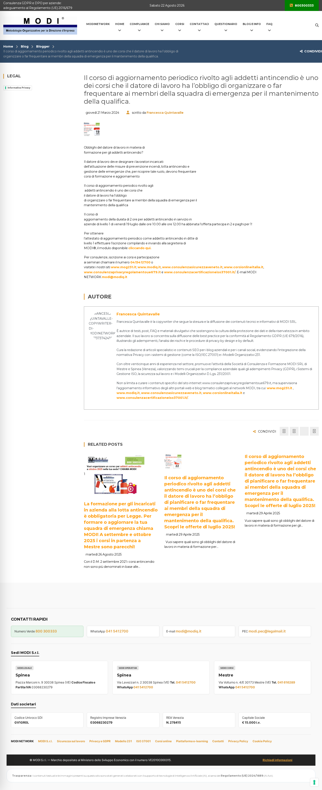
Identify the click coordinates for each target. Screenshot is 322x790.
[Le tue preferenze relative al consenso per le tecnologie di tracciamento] (314, 782)
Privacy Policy (238, 741)
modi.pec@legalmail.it (267, 631)
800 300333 (46, 631)
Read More (104, 490)
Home (8, 46)
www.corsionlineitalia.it (243, 267)
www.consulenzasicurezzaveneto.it (192, 267)
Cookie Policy (262, 741)
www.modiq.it (149, 267)
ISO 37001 (143, 741)
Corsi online (163, 741)
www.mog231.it (123, 267)
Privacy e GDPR (100, 741)
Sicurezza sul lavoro (71, 741)
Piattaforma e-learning (192, 741)
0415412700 (140, 262)
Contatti (218, 741)
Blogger (43, 46)
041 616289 (286, 682)
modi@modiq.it (114, 277)
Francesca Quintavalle (165, 113)
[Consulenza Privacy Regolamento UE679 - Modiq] (40, 25)
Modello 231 (123, 741)
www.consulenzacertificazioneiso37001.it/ (199, 272)
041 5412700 (117, 631)
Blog (24, 46)
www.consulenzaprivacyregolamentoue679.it (122, 272)
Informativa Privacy (19, 87)
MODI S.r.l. (45, 741)
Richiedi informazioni (277, 760)
